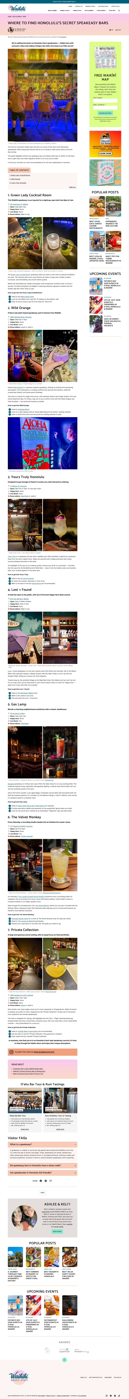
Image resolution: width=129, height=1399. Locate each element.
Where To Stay (64, 10)
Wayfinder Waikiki (27, 693)
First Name (98, 98)
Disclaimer (41, 1395)
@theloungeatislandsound (51, 893)
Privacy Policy (50, 1395)
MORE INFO (25, 1129)
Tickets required (27, 836)
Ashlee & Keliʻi (21, 29)
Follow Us (117, 1377)
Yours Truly (12, 556)
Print (118, 30)
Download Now (105, 113)
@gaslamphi (49, 780)
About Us (83, 1377)
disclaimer (63, 37)
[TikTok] (119, 1396)
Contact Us (79, 6)
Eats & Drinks (89, 10)
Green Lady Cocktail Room (20, 275)
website (69, 1224)
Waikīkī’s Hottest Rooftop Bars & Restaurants (29, 1071)
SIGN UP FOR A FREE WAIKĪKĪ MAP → (64, 1)
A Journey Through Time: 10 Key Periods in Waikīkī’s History (15, 1276)
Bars (24, 16)
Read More (57, 1231)
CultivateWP (82, 1395)
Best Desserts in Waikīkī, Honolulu (51, 1274)
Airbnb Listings (90, 6)
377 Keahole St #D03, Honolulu (21, 826)
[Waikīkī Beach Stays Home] (17, 8)
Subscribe (108, 1377)
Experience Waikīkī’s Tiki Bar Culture (112, 223)
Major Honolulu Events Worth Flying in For (28, 1074)
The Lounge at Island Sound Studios (31, 897)
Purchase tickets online (20, 919)
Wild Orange (18, 387)
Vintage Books (23, 1031)
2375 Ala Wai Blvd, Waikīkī (19, 599)
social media (58, 1227)
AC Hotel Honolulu (27, 578)
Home (70, 6)
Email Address (99, 105)
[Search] (119, 11)
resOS (23, 327)
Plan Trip (112, 10)
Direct (23, 1005)
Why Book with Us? (95, 1377)
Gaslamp (11, 784)
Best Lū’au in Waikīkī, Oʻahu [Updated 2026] (96, 258)
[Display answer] (75, 1145)
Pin (112, 30)
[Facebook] (111, 1396)
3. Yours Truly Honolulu (18, 183)
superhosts (46, 1212)
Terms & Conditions (63, 1395)
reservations (36, 583)
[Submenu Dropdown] (57, 10)
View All (72, 187)
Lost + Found (12, 671)
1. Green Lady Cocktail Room (20, 175)
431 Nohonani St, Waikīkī (19, 204)
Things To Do (77, 10)
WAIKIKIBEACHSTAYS (44, 1052)
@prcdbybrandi (51, 991)
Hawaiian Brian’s (23, 409)
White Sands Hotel (27, 297)
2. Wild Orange (15, 179)
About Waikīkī (52, 10)
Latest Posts (115, 6)
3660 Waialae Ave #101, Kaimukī (21, 995)
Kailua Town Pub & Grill (26, 806)
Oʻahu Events (101, 10)
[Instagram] (107, 1396)
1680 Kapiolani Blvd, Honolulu (20, 317)
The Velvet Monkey (42, 906)
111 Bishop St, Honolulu (18, 486)
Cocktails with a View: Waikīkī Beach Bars (28, 1069)
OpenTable (25, 496)
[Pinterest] (115, 1396)
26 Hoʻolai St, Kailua (17, 713)
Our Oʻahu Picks (103, 6)
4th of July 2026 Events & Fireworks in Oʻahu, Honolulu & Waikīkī (112, 304)
